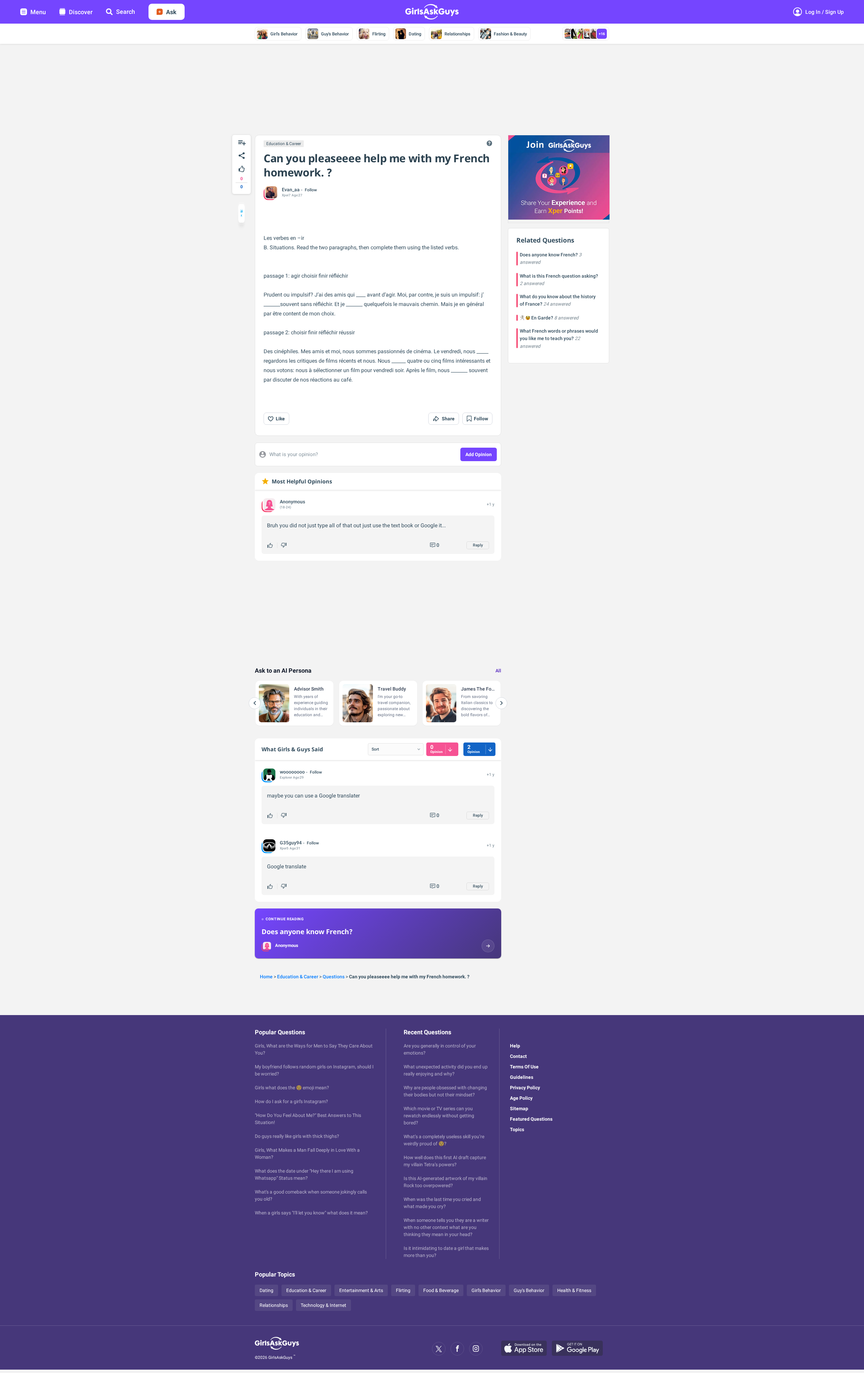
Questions (334, 976)
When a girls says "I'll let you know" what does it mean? (311, 1212)
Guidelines (521, 1077)
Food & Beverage (441, 1290)
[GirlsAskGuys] (277, 1348)
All (498, 670)
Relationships (457, 33)
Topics (517, 1129)
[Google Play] (580, 1349)
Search (125, 11)
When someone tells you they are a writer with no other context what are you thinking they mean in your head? (446, 1227)
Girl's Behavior (284, 33)
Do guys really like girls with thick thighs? (297, 1136)
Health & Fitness (574, 1290)
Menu (38, 12)
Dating (415, 33)
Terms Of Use (524, 1066)
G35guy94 (291, 842)
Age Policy (521, 1098)
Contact (518, 1056)
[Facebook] (457, 1348)
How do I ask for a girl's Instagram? (291, 1101)
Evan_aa (291, 189)
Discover (80, 12)
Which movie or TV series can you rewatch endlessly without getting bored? (439, 1115)
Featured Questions (531, 1119)
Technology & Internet (323, 1305)
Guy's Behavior (335, 33)
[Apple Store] (526, 1349)
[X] (439, 1348)
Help (515, 1045)
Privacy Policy (525, 1087)
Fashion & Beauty (510, 33)
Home (266, 976)
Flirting (378, 33)
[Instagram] (476, 1348)
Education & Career (283, 143)
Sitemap (519, 1108)
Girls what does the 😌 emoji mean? (292, 1087)
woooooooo (292, 772)
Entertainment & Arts (361, 1290)
